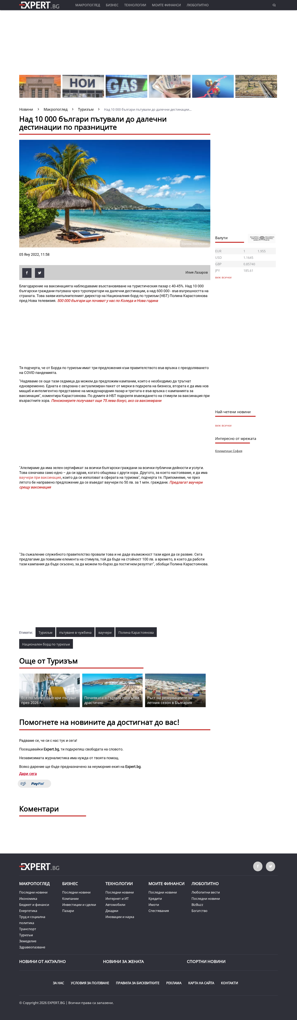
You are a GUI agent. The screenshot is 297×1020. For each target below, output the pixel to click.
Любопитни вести (206, 892)
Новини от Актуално (42, 961)
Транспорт (27, 929)
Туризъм (45, 632)
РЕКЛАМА (173, 983)
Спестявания (158, 911)
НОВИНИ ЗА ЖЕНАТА (123, 961)
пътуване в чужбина (75, 632)
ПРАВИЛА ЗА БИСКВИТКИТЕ (137, 983)
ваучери (105, 632)
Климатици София (228, 451)
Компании (70, 898)
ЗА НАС (58, 983)
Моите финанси (166, 5)
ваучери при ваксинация (40, 477)
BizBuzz (197, 904)
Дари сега (28, 773)
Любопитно (198, 5)
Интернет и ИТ (117, 898)
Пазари (68, 911)
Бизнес (112, 5)
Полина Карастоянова (136, 632)
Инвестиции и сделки (79, 904)
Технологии (135, 5)
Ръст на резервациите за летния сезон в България (169, 700)
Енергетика (28, 911)
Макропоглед (87, 5)
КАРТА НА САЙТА (201, 983)
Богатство (199, 911)
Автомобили (115, 904)
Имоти (153, 904)
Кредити (155, 898)
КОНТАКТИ (229, 983)
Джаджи (111, 911)
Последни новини (33, 892)
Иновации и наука (119, 917)
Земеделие (27, 941)
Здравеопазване (32, 947)
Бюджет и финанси (34, 904)
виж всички (223, 425)
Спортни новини (206, 961)
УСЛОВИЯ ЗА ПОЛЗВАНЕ (90, 983)
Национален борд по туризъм (46, 644)
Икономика (28, 898)
